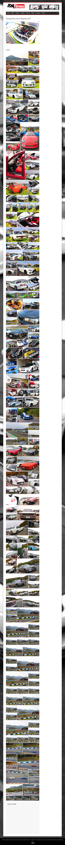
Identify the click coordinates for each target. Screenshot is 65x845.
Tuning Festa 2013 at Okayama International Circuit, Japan (22, 1)
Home (8, 1)
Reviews (17, 13)
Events (11, 1)
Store (43, 13)
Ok (32, 843)
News (12, 13)
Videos (32, 13)
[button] (17, 58)
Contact (38, 13)
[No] (63, 841)
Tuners (22, 13)
